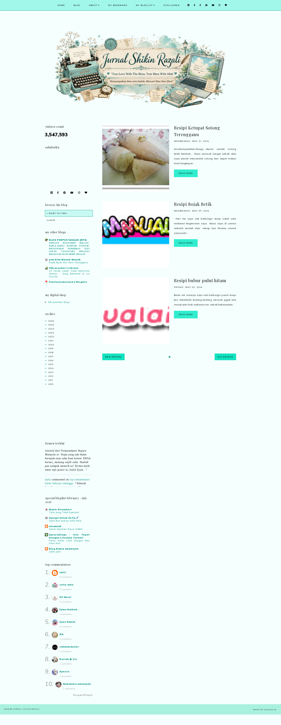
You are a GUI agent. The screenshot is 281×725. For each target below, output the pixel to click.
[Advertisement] (169, 396)
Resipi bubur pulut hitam (200, 280)
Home (61, 5)
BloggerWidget (83, 695)
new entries (113, 357)
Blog (77, 5)
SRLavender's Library (64, 267)
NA (61, 634)
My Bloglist (144, 5)
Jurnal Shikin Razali (26, 709)
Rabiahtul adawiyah (77, 683)
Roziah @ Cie (68, 659)
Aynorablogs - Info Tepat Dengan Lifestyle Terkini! (69, 536)
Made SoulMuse (264, 709)
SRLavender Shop (59, 302)
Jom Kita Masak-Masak (65, 259)
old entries (225, 357)
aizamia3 (55, 526)
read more (186, 173)
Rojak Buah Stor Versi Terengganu (68, 262)
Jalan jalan (55, 551)
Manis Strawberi (60, 509)
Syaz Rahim (67, 621)
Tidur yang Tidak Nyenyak (64, 512)
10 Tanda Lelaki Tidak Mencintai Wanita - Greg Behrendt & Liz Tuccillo (69, 274)
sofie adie (66, 584)
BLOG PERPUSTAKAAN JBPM (68, 239)
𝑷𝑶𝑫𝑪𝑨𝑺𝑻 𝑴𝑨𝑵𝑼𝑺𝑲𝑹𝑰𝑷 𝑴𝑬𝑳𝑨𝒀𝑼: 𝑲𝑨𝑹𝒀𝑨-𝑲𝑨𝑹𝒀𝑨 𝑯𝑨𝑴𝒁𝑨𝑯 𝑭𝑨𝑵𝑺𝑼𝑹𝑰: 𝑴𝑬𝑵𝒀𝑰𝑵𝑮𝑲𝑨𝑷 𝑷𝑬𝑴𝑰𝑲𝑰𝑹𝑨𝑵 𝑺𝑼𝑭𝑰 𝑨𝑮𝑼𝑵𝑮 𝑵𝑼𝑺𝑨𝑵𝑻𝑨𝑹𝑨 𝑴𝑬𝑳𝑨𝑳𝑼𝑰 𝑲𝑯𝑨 (69, 248)
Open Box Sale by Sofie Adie (65, 520)
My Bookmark (117, 5)
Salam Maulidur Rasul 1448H (66, 529)
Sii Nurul (65, 597)
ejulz (48, 475)
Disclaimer (172, 5)
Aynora (64, 671)
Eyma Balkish (68, 609)
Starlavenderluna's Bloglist (68, 281)
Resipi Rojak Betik (193, 204)
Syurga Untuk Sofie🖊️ (64, 517)
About (93, 5)
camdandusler (69, 646)
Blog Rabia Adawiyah (63, 548)
